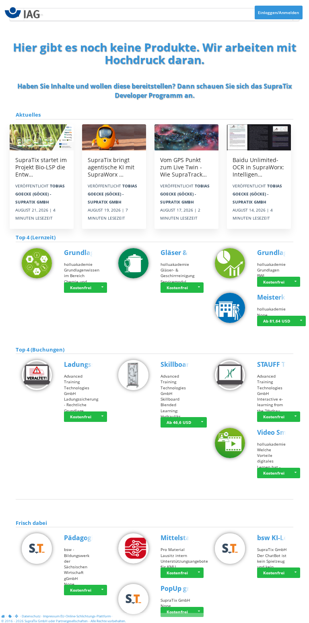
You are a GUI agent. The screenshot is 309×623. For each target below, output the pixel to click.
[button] (102, 287)
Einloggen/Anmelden (278, 12)
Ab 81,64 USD (276, 321)
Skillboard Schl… (187, 364)
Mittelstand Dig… (188, 537)
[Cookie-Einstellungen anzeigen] (10, 616)
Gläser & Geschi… (188, 252)
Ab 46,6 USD (179, 422)
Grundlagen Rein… (94, 252)
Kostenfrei (80, 287)
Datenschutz (31, 616)
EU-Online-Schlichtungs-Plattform (85, 616)
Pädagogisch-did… (93, 537)
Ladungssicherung (93, 364)
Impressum (51, 616)
